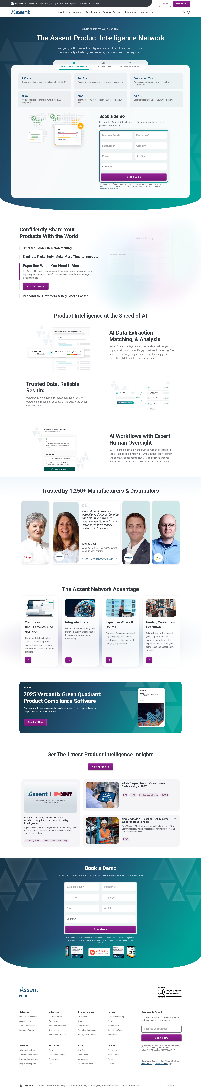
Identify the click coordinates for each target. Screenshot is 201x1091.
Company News (32, 841)
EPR (125, 795)
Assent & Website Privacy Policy (51, 1085)
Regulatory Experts (27, 1064)
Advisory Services (27, 1050)
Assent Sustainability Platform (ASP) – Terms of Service (93, 1085)
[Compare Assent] (68, 660)
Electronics (53, 1021)
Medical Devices (56, 1017)
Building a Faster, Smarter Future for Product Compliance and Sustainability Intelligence (46, 820)
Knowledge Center (57, 1055)
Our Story (82, 1050)
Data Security (113, 1026)
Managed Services (27, 1030)
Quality (81, 1021)
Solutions (62, 12)
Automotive (54, 1030)
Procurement (84, 1026)
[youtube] (26, 996)
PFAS (133, 795)
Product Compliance (148, 795)
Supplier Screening (116, 1017)
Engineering (83, 1017)
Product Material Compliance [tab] (74, 66)
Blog (51, 1050)
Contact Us (112, 1050)
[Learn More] (28, 660)
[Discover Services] (149, 660)
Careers (111, 1059)
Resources (130, 12)
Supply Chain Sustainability (55, 841)
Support (111, 1064)
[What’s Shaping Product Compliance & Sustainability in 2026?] (102, 795)
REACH (165, 795)
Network (77, 12)
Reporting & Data (115, 1030)
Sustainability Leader (87, 1030)
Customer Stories (111, 12)
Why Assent (91, 12)
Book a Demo (182, 4)
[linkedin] (20, 996)
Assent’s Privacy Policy (162, 1051)
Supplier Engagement (28, 1055)
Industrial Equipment (57, 1026)
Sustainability (25, 1021)
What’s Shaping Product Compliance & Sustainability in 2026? (143, 785)
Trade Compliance (27, 1026)
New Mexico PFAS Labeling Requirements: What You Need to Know (145, 820)
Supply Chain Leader (87, 1035)
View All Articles (100, 767)
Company (145, 12)
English (27, 1085)
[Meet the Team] (109, 660)
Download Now (35, 722)
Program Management (29, 1059)
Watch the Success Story (98, 558)
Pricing (165, 4)
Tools (51, 1064)
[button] (59, 248)
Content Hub (54, 1059)
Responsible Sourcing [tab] (130, 66)
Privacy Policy (146, 1064)
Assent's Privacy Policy (109, 189)
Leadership (83, 1055)
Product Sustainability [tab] (103, 66)
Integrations (113, 1035)
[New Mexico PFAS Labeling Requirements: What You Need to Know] (102, 830)
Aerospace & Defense (58, 1035)
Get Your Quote (34, 294)
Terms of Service (161, 1064)
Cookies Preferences (131, 1085)
